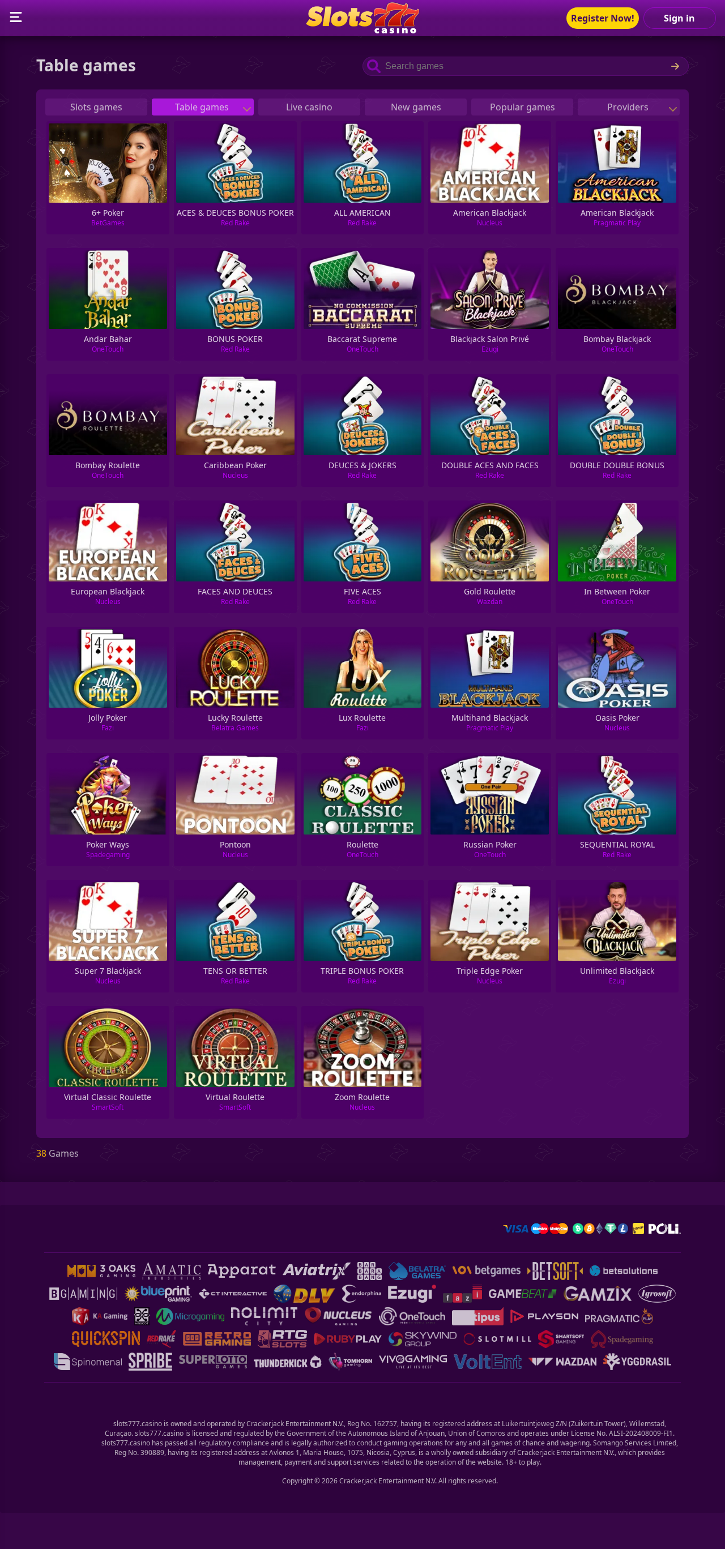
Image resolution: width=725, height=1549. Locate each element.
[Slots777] (362, 30)
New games (416, 107)
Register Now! (602, 18)
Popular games (522, 107)
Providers (629, 107)
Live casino (309, 107)
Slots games (96, 107)
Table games (203, 107)
